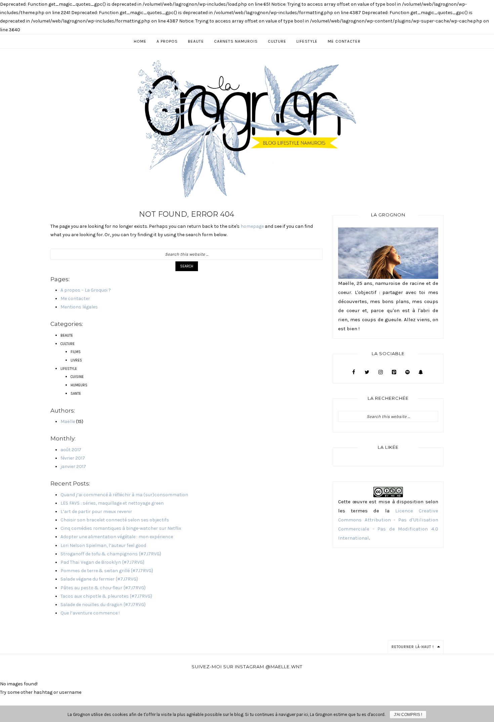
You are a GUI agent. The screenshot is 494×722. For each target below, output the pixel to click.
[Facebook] (353, 372)
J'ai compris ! (408, 714)
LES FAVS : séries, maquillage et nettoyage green (112, 503)
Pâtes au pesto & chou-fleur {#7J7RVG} (103, 588)
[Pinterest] (394, 372)
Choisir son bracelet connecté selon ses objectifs (114, 520)
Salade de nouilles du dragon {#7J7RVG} (103, 604)
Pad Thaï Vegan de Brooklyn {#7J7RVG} (102, 562)
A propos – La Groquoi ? (85, 290)
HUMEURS (79, 385)
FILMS (76, 352)
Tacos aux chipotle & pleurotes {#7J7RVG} (106, 596)
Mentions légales (79, 307)
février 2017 (72, 458)
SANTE (76, 393)
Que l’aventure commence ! (90, 613)
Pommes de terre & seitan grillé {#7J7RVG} (106, 571)
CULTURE (67, 344)
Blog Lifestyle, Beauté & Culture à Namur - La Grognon (247, 128)
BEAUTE (66, 335)
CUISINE (77, 377)
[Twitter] (367, 372)
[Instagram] (380, 372)
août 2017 (70, 450)
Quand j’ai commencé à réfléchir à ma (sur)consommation (124, 495)
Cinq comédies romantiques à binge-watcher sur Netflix (120, 528)
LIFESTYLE (68, 369)
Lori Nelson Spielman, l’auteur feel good (103, 545)
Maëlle (67, 421)
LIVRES (76, 360)
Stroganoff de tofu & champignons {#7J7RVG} (110, 554)
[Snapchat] (420, 372)
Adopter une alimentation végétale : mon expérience (116, 537)
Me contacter (75, 298)
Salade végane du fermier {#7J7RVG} (99, 579)
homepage (252, 226)
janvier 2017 (73, 466)
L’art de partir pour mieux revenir (96, 511)
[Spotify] (407, 372)
